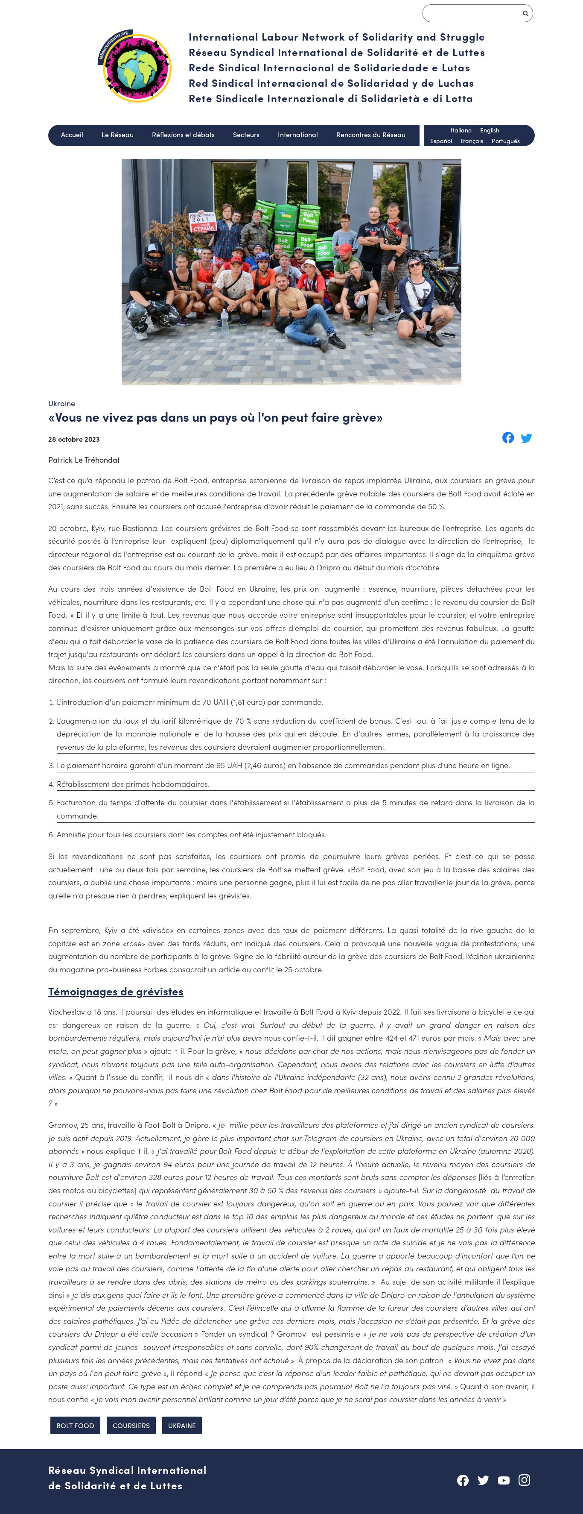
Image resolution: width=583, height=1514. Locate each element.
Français (472, 141)
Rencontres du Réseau (370, 134)
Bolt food (75, 1425)
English (489, 130)
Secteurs (246, 134)
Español (441, 141)
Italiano (461, 130)
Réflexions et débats (183, 134)
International (298, 134)
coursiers (131, 1425)
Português (506, 141)
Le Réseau (118, 134)
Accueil (72, 134)
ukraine (182, 1425)
